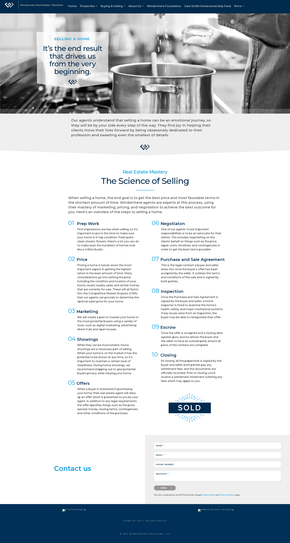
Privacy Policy (208, 495)
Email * (160, 455)
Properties (89, 9)
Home (72, 6)
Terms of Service (226, 495)
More (239, 9)
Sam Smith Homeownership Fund (207, 6)
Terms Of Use (132, 521)
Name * (160, 446)
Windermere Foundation (164, 6)
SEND (164, 488)
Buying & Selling (113, 9)
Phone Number (165, 464)
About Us (136, 9)
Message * (162, 474)
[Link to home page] (9, 6)
